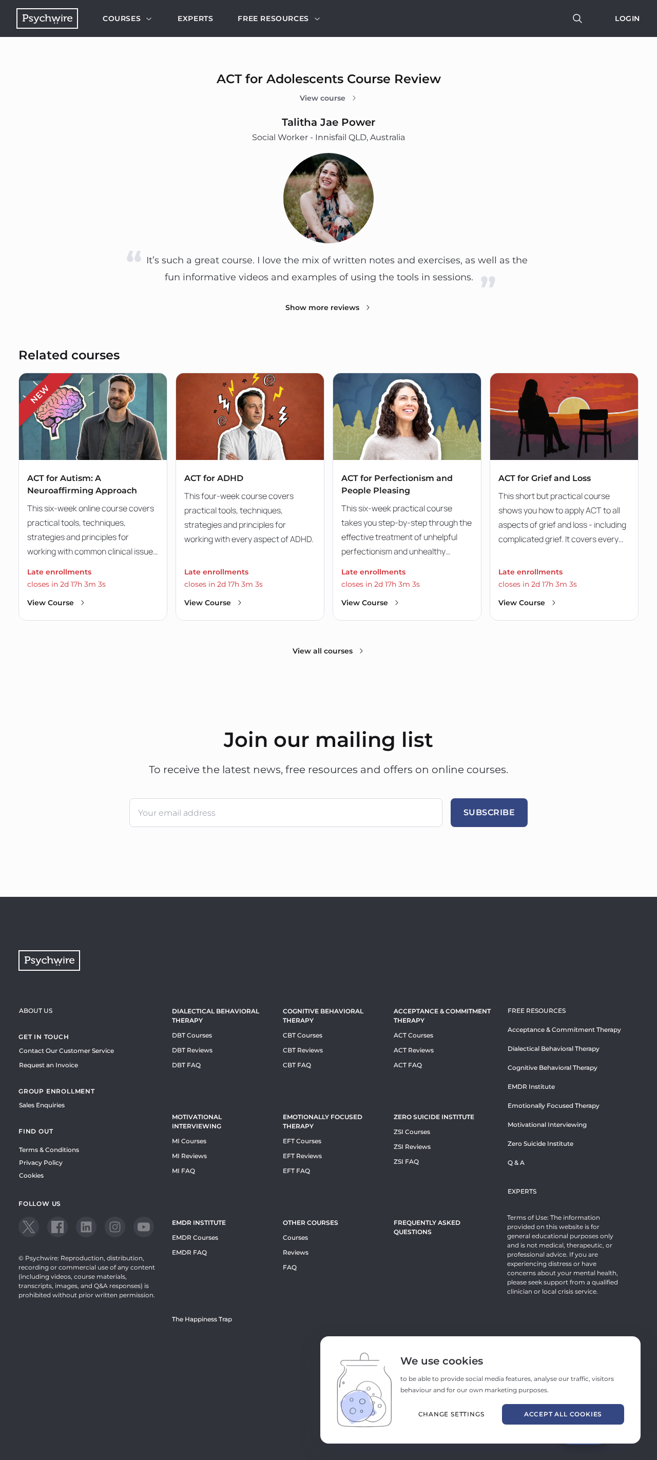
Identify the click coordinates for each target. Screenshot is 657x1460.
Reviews (295, 1252)
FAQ (290, 1267)
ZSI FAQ (406, 1161)
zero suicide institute (434, 1117)
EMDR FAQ (189, 1252)
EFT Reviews (302, 1156)
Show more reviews (322, 307)
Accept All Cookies (563, 1414)
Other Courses (310, 1222)
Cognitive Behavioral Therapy (323, 1015)
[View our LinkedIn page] (86, 1227)
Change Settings (451, 1414)
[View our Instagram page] (115, 1227)
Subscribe (489, 812)
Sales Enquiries (42, 1105)
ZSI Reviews (412, 1146)
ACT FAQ (408, 1065)
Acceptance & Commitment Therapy (442, 1015)
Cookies (31, 1175)
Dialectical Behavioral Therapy (215, 1015)
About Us (35, 1010)
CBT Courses (302, 1035)
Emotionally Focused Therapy (322, 1121)
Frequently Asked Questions (427, 1227)
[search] (577, 18)
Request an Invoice (48, 1065)
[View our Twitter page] (28, 1227)
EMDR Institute (199, 1222)
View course (322, 98)
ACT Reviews (414, 1050)
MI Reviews (189, 1156)
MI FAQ (183, 1171)
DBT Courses (192, 1035)
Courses (122, 18)
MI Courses (189, 1141)
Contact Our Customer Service (66, 1050)
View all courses (323, 651)
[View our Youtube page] (143, 1227)
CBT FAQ (297, 1065)
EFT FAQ (296, 1171)
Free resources (273, 18)
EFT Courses (302, 1141)
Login (627, 18)
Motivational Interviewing (197, 1121)
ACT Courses (413, 1035)
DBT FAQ (186, 1065)
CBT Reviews (303, 1050)
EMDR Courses (195, 1237)
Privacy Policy (41, 1162)
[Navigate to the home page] (47, 18)
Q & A (516, 1162)
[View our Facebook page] (57, 1227)
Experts (195, 18)
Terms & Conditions (49, 1150)
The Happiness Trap (202, 1319)
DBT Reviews (192, 1050)
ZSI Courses (412, 1132)
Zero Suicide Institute (540, 1143)
